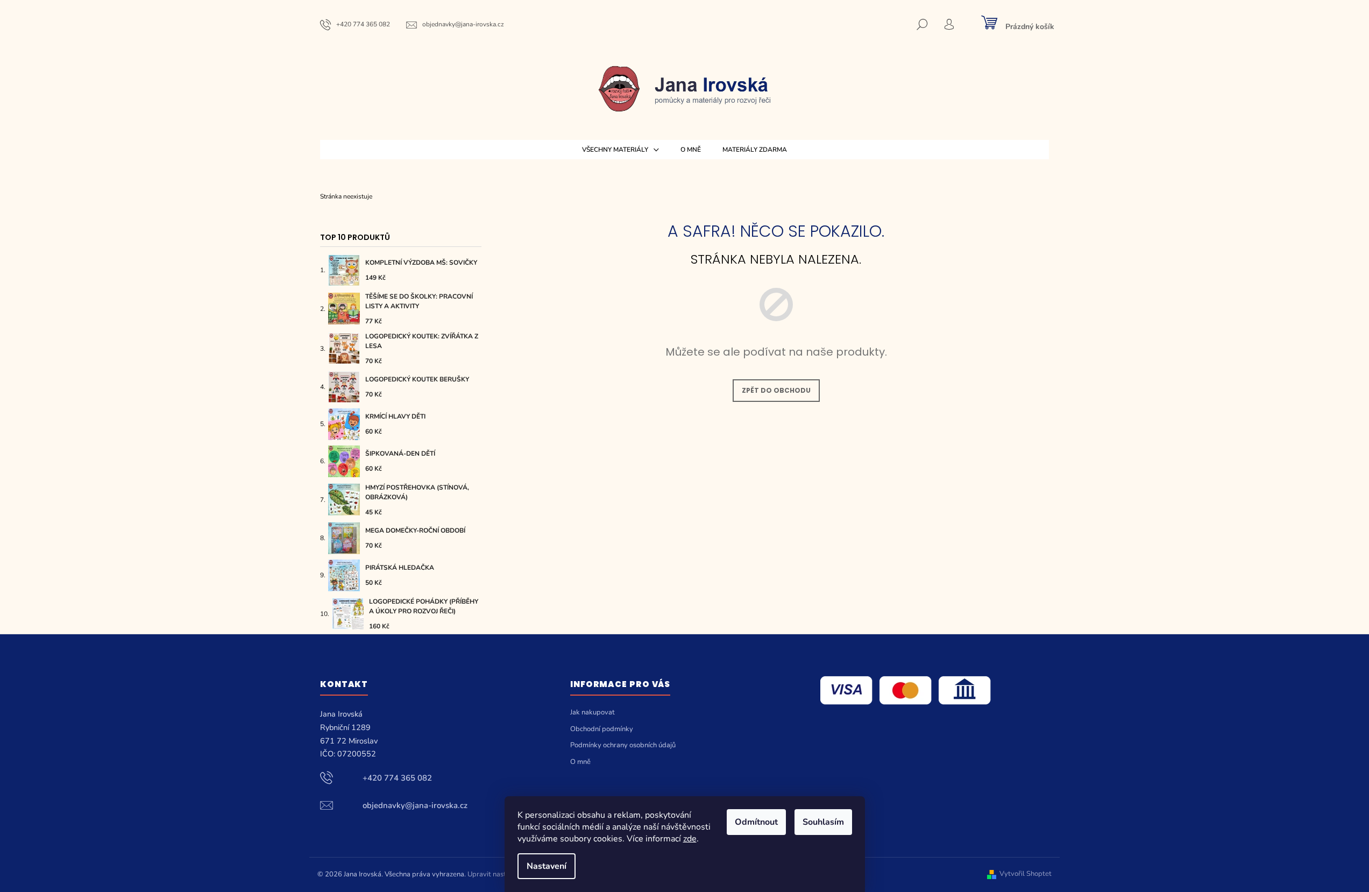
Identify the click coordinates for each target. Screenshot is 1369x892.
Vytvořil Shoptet (1025, 874)
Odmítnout (756, 822)
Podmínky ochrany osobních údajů (623, 745)
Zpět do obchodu (776, 390)
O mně (580, 762)
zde (690, 839)
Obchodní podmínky (601, 729)
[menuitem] (620, 149)
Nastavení (546, 866)
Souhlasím (823, 822)
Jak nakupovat (592, 712)
